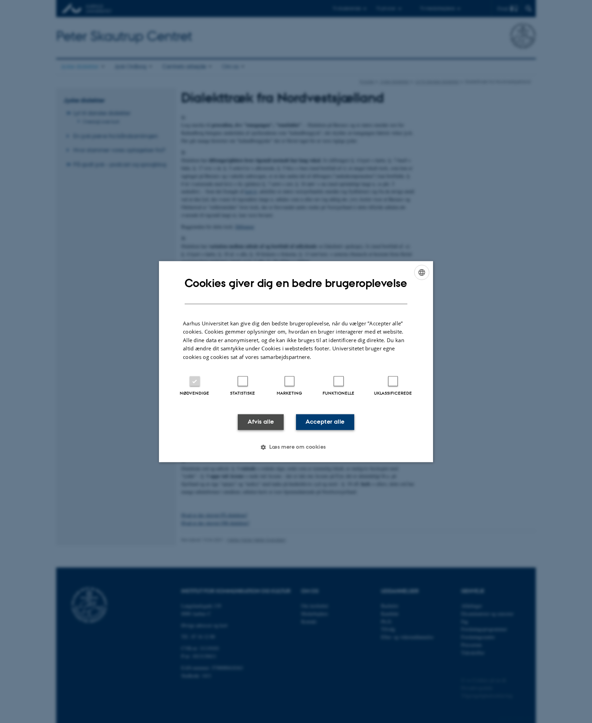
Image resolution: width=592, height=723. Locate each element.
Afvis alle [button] (261, 422)
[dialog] (296, 361)
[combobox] (421, 272)
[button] (296, 447)
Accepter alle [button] (325, 422)
